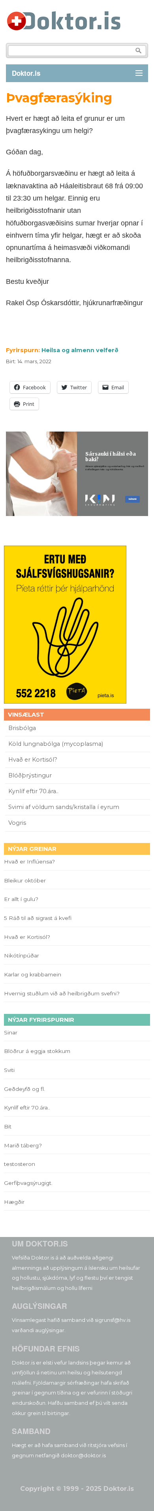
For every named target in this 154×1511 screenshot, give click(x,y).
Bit (7, 1126)
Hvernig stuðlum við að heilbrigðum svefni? (62, 993)
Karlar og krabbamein (32, 974)
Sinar (10, 1032)
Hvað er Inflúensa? (29, 861)
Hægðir (14, 1202)
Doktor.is (26, 73)
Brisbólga (22, 728)
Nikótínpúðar (21, 955)
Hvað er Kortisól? (33, 759)
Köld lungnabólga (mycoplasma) (55, 743)
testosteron (19, 1164)
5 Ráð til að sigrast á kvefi (38, 918)
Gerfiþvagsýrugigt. (28, 1183)
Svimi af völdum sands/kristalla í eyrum (63, 807)
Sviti (9, 1070)
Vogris (17, 822)
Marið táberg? (23, 1145)
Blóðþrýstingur (30, 775)
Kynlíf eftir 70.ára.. (33, 791)
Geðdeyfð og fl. (24, 1089)
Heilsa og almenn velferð (79, 350)
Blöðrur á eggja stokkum (37, 1051)
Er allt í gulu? (22, 899)
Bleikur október (25, 880)
